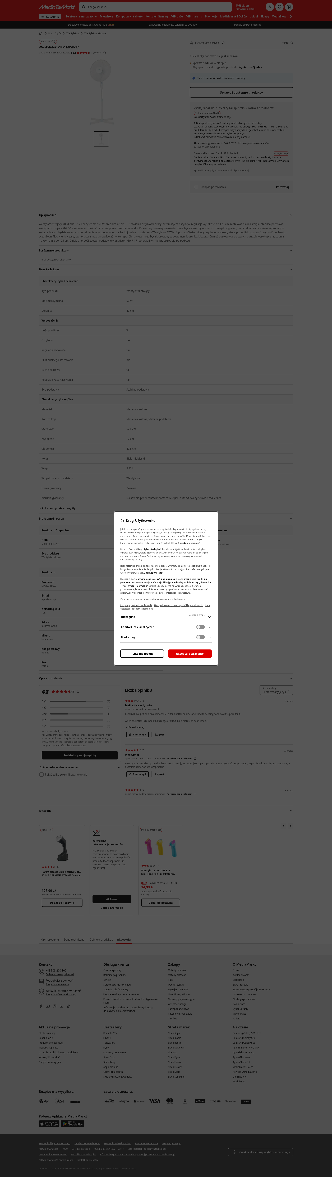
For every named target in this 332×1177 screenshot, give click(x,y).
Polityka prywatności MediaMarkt (136, 605)
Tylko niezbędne (142, 654)
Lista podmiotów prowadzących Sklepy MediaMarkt (178, 605)
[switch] (200, 627)
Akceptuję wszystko (190, 654)
